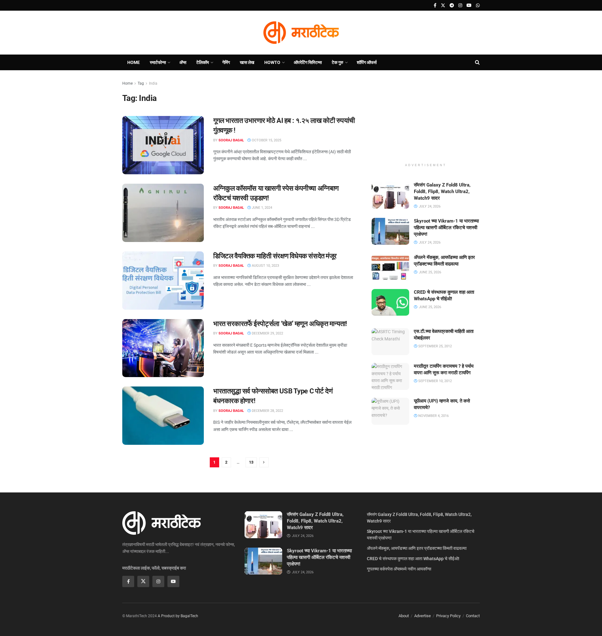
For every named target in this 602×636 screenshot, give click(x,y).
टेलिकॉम (202, 62)
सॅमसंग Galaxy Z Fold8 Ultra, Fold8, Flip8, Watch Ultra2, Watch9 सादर (442, 191)
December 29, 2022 (267, 333)
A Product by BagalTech (178, 616)
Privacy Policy (448, 615)
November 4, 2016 (433, 416)
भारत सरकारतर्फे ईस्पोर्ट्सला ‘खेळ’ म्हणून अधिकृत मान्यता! (280, 324)
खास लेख (247, 62)
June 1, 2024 (261, 208)
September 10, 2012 (434, 381)
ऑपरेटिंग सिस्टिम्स (308, 62)
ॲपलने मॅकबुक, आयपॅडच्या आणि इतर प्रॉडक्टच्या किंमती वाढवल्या (417, 548)
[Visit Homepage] (301, 32)
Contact (473, 615)
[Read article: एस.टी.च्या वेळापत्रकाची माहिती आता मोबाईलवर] (390, 341)
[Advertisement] (426, 119)
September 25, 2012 (434, 346)
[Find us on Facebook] (435, 5)
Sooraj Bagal (231, 140)
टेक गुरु (337, 62)
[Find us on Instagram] (460, 5)
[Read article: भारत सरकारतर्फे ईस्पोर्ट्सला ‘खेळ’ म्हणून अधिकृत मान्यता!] (163, 348)
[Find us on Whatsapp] (478, 5)
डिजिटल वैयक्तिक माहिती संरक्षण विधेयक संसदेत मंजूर (275, 256)
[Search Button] (477, 62)
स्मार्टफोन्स (158, 62)
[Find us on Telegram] (452, 5)
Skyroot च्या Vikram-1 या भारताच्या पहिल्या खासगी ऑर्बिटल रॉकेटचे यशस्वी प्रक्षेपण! (446, 227)
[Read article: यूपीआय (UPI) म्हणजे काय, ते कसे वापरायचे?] (390, 411)
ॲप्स (182, 62)
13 (251, 462)
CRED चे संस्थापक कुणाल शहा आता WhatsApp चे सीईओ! (413, 558)
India (153, 83)
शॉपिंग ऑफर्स (367, 62)
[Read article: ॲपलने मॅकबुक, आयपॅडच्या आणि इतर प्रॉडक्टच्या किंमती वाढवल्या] (390, 267)
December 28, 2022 (267, 411)
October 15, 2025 (266, 140)
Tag (141, 83)
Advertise (422, 615)
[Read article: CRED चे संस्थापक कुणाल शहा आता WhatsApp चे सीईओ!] (390, 302)
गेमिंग (226, 62)
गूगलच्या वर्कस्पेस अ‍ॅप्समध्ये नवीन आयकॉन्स (399, 568)
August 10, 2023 (265, 266)
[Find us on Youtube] (469, 5)
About (404, 615)
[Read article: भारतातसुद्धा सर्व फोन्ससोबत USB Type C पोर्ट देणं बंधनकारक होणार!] (163, 415)
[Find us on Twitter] (443, 5)
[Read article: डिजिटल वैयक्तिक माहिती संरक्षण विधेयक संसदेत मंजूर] (163, 280)
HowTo (272, 62)
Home (133, 62)
